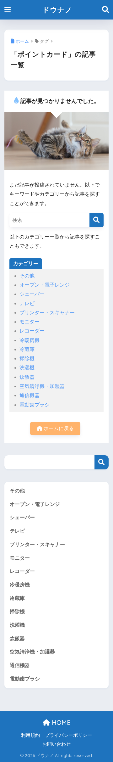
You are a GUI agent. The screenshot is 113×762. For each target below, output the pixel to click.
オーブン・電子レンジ (44, 285)
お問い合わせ (56, 744)
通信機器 (29, 395)
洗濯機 (27, 367)
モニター (29, 321)
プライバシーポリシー (68, 735)
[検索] (96, 220)
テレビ (27, 303)
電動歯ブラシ (34, 404)
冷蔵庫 (27, 349)
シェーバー (32, 294)
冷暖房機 (29, 340)
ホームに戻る (58, 428)
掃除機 (27, 358)
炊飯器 (27, 377)
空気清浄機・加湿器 (42, 386)
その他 (27, 275)
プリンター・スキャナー (47, 312)
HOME (60, 722)
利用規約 (30, 735)
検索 (101, 462)
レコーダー (32, 330)
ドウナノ (57, 9)
